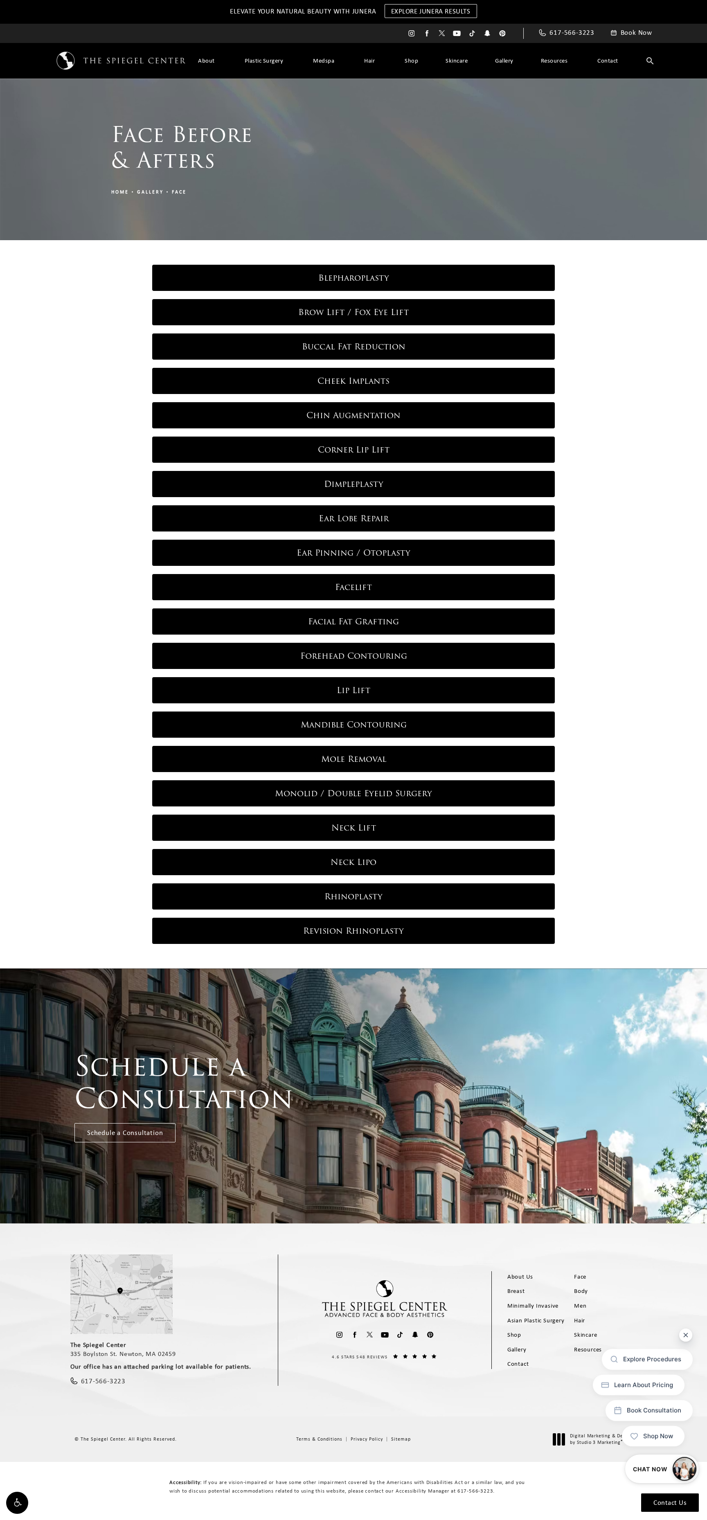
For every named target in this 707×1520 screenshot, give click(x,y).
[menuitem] (411, 33)
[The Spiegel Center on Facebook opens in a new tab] (426, 33)
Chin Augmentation (353, 415)
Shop (411, 60)
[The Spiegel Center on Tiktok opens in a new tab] (471, 33)
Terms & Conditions (319, 1439)
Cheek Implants (353, 380)
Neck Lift (353, 827)
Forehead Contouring (353, 655)
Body (581, 1291)
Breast (516, 1291)
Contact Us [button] (670, 1502)
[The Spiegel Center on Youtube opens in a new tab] (456, 33)
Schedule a (184, 1082)
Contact (607, 60)
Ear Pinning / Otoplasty (353, 552)
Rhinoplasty (353, 896)
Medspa (323, 60)
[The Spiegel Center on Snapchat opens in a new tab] (487, 33)
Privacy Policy (367, 1439)
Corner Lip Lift (354, 449)
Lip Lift (353, 690)
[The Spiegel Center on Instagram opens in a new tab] (411, 33)
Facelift (353, 587)
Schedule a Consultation (125, 1132)
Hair (369, 60)
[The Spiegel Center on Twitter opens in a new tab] (441, 33)
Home (120, 192)
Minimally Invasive (532, 1306)
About (206, 60)
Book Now (636, 32)
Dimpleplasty (353, 484)
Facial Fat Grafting (353, 621)
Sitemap (401, 1439)
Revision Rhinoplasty (353, 930)
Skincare (457, 60)
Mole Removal (353, 759)
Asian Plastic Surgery (536, 1320)
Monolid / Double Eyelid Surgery (353, 793)
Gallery (504, 60)
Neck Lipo (353, 862)
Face (179, 192)
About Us (520, 1276)
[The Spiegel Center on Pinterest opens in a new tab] (502, 33)
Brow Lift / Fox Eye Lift (353, 312)
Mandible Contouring (354, 724)
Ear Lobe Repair (354, 518)
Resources (554, 60)
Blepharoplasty (353, 277)
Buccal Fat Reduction (353, 346)
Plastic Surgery (264, 60)
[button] (17, 1503)
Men (580, 1306)
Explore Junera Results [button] (431, 11)
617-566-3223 (475, 1490)
